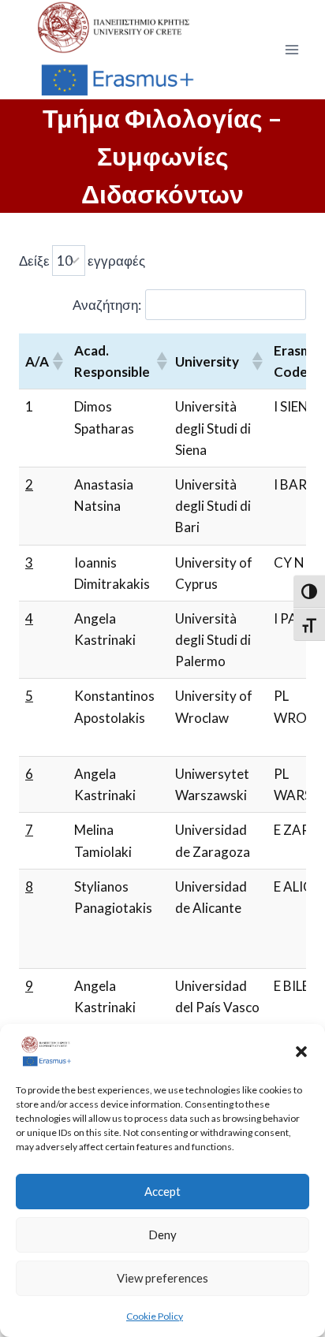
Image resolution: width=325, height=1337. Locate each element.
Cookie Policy (154, 1316)
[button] (301, 1052)
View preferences (162, 1278)
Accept (162, 1191)
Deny (162, 1234)
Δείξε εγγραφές (82, 260)
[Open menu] (291, 49)
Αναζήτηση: (107, 304)
